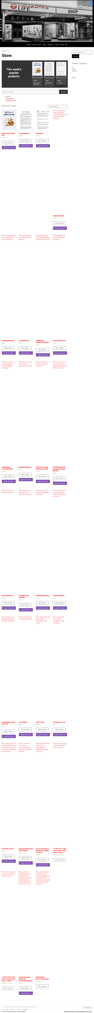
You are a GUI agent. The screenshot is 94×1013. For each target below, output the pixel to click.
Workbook (74, 71)
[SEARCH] (66, 44)
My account (60, 45)
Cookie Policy (26, 1009)
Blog (39, 45)
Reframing (60, 82)
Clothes (74, 69)
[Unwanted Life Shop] (47, 21)
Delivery (73, 1011)
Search (63, 92)
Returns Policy (67, 1011)
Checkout (50, 45)
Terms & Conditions (80, 1011)
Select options (59, 860)
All (72, 67)
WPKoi (24, 1011)
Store (34, 45)
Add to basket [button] (8, 142)
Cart (44, 45)
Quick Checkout (9, 147)
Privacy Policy (88, 1011)
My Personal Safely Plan (37, 83)
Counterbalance (49, 83)
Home (29, 45)
